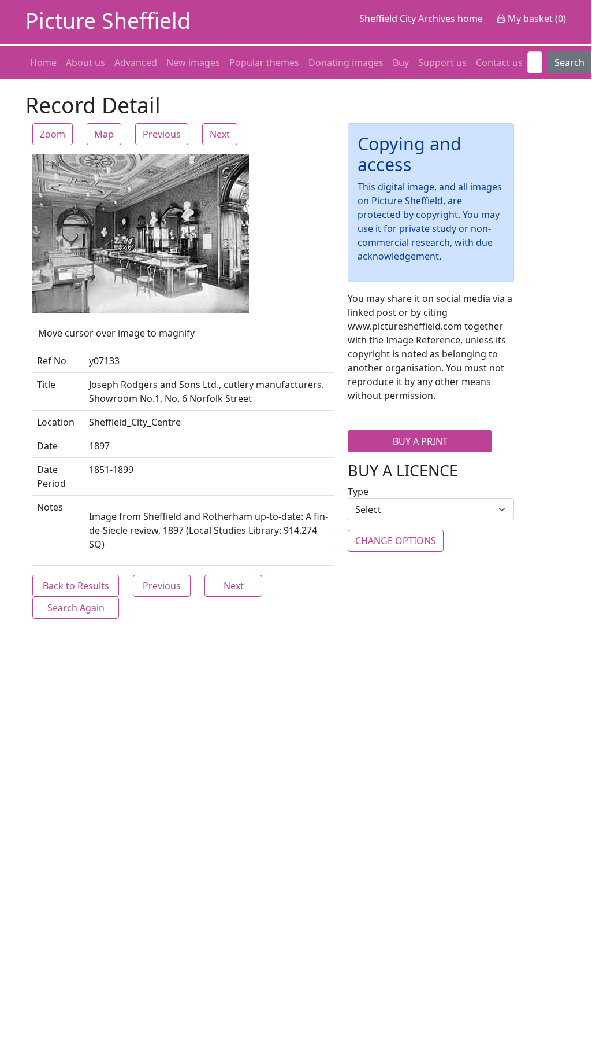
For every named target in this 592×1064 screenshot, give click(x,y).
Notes (50, 507)
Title (46, 384)
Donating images (346, 62)
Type (358, 491)
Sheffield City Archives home (421, 18)
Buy (401, 62)
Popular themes (264, 62)
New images (193, 62)
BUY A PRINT (420, 441)
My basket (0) (535, 18)
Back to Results (76, 585)
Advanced (135, 62)
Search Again (76, 607)
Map (104, 134)
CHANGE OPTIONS (395, 540)
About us (85, 62)
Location (56, 422)
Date (47, 445)
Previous (162, 134)
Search (569, 62)
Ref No (51, 360)
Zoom (52, 134)
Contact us (499, 62)
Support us (442, 62)
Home (43, 62)
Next (220, 134)
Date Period (51, 476)
